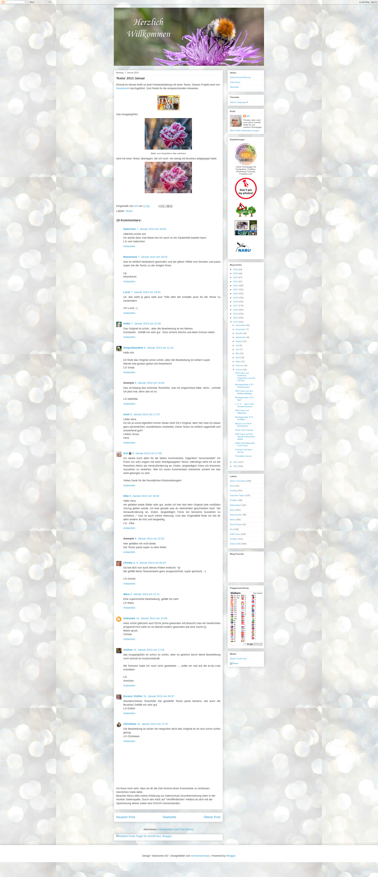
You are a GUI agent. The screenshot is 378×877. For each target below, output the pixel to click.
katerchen (129, 229)
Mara (126, 594)
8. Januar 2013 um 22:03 (149, 538)
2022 (235, 285)
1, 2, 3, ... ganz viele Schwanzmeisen (244, 405)
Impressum (235, 82)
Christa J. (129, 562)
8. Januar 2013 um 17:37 (145, 414)
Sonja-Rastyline (133, 347)
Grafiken (234, 500)
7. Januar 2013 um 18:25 (152, 256)
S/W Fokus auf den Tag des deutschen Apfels (245, 436)
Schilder (233, 539)
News (232, 519)
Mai (238, 353)
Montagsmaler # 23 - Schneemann (245, 385)
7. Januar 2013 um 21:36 (146, 323)
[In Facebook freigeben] (168, 206)
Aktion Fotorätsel (238, 481)
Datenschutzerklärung (240, 77)
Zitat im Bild (235, 544)
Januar (239, 369)
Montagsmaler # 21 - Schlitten (245, 418)
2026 (235, 269)
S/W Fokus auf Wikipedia (242, 411)
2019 (235, 297)
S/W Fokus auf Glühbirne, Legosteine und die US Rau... (245, 377)
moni (126, 414)
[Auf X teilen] (165, 206)
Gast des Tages (237, 495)
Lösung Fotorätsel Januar (243, 450)
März (238, 361)
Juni (238, 349)
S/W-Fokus (235, 534)
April (238, 357)
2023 (235, 281)
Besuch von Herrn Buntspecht (243, 424)
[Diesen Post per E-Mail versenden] (159, 206)
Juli (237, 345)
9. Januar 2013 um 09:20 (151, 562)
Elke (126, 495)
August (239, 341)
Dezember (241, 325)
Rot (231, 529)
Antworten (129, 246)
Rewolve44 (122, 88)
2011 (235, 466)
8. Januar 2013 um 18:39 (144, 495)
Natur (232, 510)
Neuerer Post (125, 817)
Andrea (127, 649)
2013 (235, 322)
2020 (235, 293)
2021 (235, 289)
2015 (235, 313)
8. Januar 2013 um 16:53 (149, 382)
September (241, 337)
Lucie (126, 292)
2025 (235, 273)
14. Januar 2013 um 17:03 (148, 649)
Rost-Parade (236, 524)
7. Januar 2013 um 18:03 (151, 229)
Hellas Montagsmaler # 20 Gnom (245, 444)
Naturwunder (236, 514)
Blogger (230, 855)
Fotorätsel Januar (243, 456)
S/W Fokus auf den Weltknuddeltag (244, 392)
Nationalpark (236, 505)
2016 (235, 310)
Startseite (169, 817)
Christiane (129, 723)
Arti (125, 453)
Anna (232, 486)
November (241, 329)
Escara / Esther (132, 696)
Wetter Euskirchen (238, 658)
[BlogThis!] (162, 206)
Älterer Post (212, 817)
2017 (235, 305)
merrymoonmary (200, 855)
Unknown (129, 618)
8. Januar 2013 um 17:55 (147, 453)
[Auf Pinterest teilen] (171, 206)
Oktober (240, 333)
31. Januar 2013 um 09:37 (158, 696)
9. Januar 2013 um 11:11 (145, 594)
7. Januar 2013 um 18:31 (146, 292)
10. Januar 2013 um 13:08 (151, 618)
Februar (240, 365)
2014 (235, 317)
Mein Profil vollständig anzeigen (244, 130)
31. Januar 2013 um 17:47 (152, 723)
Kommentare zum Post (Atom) (175, 829)
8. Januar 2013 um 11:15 (158, 347)
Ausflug (233, 490)
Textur (129, 211)
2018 (235, 301)
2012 (235, 462)
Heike (126, 323)
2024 (235, 277)
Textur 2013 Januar (244, 430)
